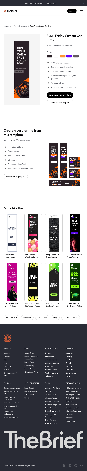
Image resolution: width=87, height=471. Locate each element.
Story (55, 317)
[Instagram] (75, 465)
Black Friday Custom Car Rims (40, 26)
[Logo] (7, 338)
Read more (51, 3)
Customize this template (60, 95)
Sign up (72, 11)
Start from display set (60, 102)
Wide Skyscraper (20, 26)
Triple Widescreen (70, 317)
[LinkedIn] (70, 465)
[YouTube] (81, 465)
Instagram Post (11, 317)
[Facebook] (64, 465)
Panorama (27, 317)
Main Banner (42, 317)
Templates (7, 26)
